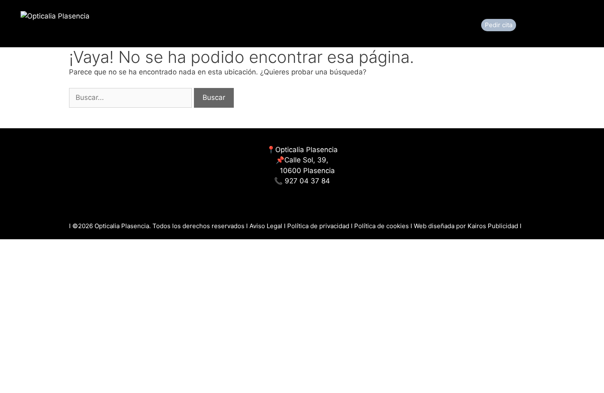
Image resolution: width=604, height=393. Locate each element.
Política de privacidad (318, 226)
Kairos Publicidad (493, 226)
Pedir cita (498, 25)
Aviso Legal (266, 226)
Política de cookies (382, 226)
